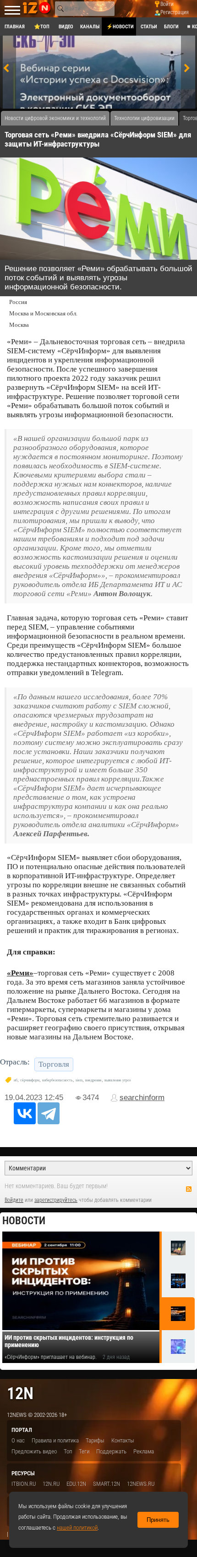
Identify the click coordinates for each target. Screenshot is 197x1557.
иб (15, 1080)
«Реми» (20, 973)
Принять (158, 1519)
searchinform (142, 1097)
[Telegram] (49, 1113)
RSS (188, 1189)
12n (20, 1393)
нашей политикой (77, 1527)
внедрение (93, 1080)
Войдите (14, 1200)
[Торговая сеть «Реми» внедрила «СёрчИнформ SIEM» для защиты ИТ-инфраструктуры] (98, 208)
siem (79, 1080)
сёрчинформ (29, 1080)
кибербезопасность (57, 1080)
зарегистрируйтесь (55, 1200)
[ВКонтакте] (25, 1113)
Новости (23, 1221)
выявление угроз (117, 1080)
